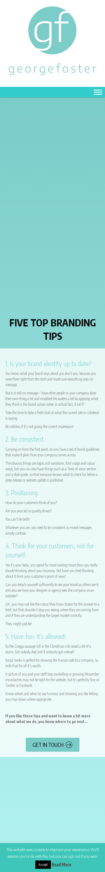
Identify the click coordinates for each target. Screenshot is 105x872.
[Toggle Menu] (98, 92)
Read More (61, 864)
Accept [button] (43, 864)
